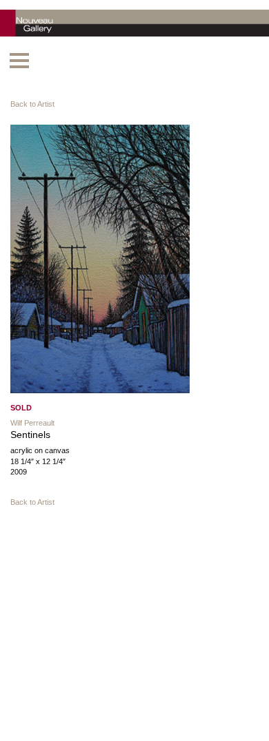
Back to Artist (32, 104)
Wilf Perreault (32, 423)
